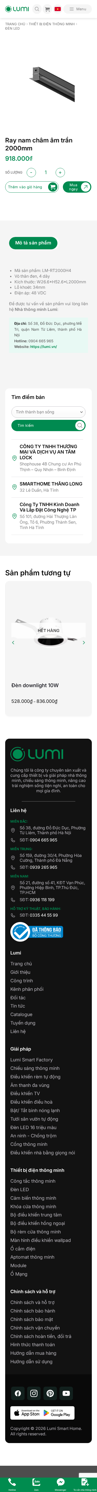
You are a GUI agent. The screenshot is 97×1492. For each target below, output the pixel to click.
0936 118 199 (42, 899)
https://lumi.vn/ (43, 346)
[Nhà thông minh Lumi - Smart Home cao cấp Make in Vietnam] (17, 9)
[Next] (83, 642)
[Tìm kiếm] (37, 9)
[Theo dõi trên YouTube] (66, 1393)
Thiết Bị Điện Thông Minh (52, 24)
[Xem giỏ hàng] (47, 9)
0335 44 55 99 (44, 915)
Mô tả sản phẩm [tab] (33, 242)
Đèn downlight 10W (35, 685)
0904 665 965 (43, 839)
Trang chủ (15, 24)
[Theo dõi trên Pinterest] (50, 1393)
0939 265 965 (43, 867)
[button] (77, 9)
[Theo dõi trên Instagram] (34, 1393)
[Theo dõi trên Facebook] (18, 1393)
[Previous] (13, 642)
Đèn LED (12, 28)
